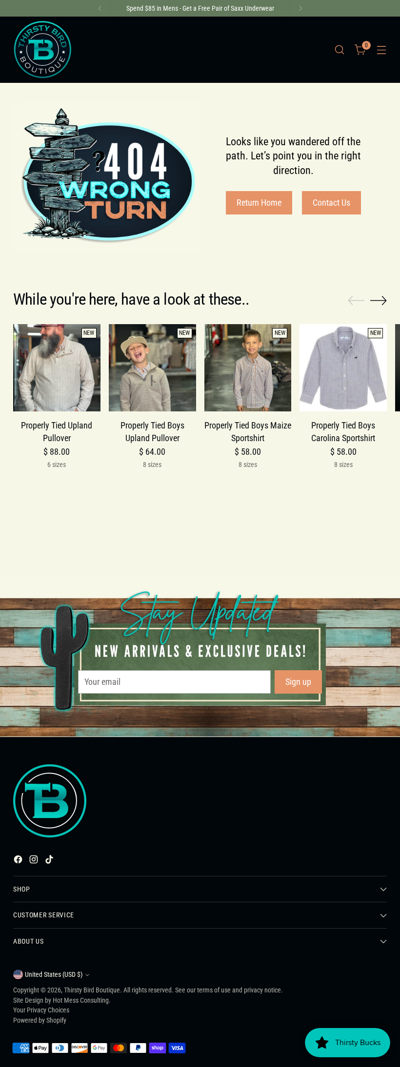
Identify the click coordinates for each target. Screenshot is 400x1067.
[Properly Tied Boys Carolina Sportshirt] (343, 367)
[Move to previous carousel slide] (356, 300)
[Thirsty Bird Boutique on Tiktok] (50, 861)
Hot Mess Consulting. (82, 1000)
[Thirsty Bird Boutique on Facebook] (19, 861)
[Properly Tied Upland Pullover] (56, 367)
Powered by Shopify (39, 1020)
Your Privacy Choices (41, 1010)
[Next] (300, 8)
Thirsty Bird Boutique (92, 990)
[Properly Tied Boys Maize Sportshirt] (248, 367)
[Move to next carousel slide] (378, 300)
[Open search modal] (340, 50)
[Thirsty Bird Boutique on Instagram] (34, 861)
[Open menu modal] (382, 50)
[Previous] (100, 8)
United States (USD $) (53, 974)
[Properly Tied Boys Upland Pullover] (152, 367)
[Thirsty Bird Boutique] (42, 49)
